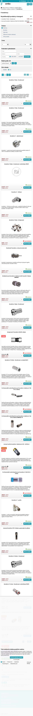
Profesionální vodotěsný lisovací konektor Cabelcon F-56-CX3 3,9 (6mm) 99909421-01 (16, 416)
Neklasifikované (14, 663)
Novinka (5, 30)
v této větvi (13, 56)
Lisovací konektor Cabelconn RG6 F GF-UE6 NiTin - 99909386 (15, 21)
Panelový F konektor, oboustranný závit (16, 248)
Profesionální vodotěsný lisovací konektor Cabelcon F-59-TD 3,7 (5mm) (16, 388)
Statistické (16, 662)
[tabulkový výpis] (25, 75)
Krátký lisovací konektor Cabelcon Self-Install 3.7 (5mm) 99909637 (16, 276)
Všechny (5, 28)
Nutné (3, 662)
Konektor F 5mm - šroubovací (8, 19)
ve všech (21, 56)
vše (10, 69)
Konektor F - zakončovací (16, 136)
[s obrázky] (28, 75)
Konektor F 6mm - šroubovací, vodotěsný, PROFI (16, 164)
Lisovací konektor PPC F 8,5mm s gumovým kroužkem (16, 528)
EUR (28, 1)
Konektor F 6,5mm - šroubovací (16, 556)
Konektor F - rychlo (16, 500)
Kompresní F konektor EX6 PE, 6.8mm (16, 332)
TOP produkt (6, 36)
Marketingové (5, 663)
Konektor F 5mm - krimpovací (16, 220)
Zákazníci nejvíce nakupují (9, 34)
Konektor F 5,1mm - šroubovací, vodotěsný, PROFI (16, 584)
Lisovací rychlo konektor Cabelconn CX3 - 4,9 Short (16, 444)
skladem (5, 69)
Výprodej (5, 32)
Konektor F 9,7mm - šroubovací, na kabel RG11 (16, 360)
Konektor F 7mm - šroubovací (16, 108)
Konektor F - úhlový (16, 192)
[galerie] (30, 75)
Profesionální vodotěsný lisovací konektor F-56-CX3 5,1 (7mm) (16, 472)
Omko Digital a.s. (7, 3)
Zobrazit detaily (29, 662)
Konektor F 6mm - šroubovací (16, 304)
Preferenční (9, 662)
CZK (31, 1)
